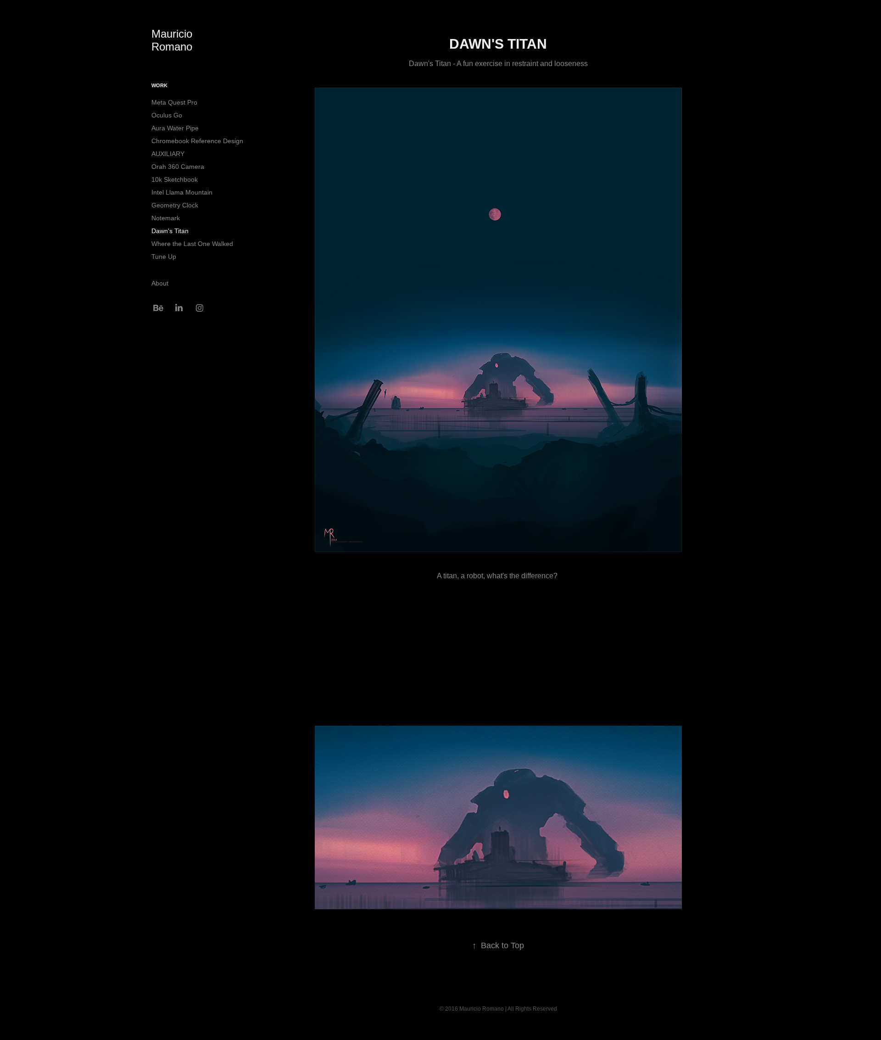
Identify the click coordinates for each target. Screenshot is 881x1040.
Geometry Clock (174, 205)
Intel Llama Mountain (181, 192)
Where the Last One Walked (192, 243)
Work (159, 85)
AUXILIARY (167, 153)
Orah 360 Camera (177, 166)
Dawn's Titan (170, 231)
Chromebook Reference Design (197, 141)
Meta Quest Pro (174, 102)
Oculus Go (166, 115)
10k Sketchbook (174, 179)
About (159, 283)
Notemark (165, 218)
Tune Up (163, 256)
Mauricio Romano (173, 40)
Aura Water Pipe (175, 128)
